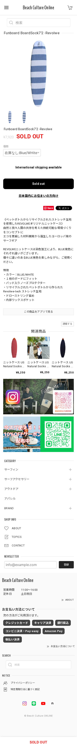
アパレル (10, 498)
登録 (66, 564)
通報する (67, 323)
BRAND (9, 508)
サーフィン (11, 469)
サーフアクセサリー (17, 479)
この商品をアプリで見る (38, 311)
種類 (6, 146)
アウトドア (11, 488)
